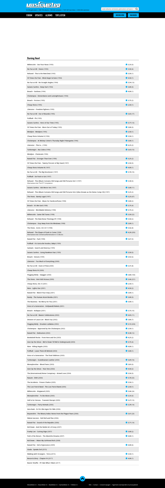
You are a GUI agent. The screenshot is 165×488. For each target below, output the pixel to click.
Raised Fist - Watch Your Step (38, 293)
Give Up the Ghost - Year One (38, 369)
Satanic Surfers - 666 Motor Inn (39, 188)
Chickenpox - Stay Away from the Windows (43, 223)
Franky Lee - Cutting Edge (37, 431)
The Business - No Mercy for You (39, 302)
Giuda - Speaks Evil (34, 449)
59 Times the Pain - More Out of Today (42, 127)
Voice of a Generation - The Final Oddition (43, 355)
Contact (95, 485)
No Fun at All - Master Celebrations (40, 315)
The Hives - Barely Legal (36, 196)
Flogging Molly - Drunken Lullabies (40, 324)
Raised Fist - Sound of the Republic (40, 423)
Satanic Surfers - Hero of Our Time (40, 123)
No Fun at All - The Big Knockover (40, 172)
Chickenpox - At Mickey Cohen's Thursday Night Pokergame (50, 141)
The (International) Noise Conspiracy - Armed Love (46, 373)
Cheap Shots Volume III (36, 167)
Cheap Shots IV (33, 270)
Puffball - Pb (32, 118)
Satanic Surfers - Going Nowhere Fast (41, 252)
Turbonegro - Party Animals (37, 405)
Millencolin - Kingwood (36, 391)
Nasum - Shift (32, 378)
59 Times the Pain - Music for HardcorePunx (44, 201)
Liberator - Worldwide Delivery (39, 210)
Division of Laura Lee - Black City (39, 320)
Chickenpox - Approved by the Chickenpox (43, 328)
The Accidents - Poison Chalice (39, 382)
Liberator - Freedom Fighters (38, 109)
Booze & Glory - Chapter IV (37, 458)
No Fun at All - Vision (35, 69)
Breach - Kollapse (34, 311)
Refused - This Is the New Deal (38, 73)
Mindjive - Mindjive (34, 132)
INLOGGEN (133, 15)
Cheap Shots (32, 105)
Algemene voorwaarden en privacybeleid (125, 485)
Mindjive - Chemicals (35, 154)
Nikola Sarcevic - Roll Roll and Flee (40, 418)
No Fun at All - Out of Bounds (38, 114)
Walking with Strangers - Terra (39, 454)
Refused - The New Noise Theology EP (41, 219)
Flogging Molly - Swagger (36, 275)
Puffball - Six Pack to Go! (36, 176)
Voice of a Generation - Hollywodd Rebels (43, 306)
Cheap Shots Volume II (36, 136)
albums (48, 15)
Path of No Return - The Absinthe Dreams (43, 436)
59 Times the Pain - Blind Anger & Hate (42, 78)
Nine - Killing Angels (35, 346)
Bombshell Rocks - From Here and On (41, 337)
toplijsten (60, 15)
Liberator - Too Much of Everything (40, 261)
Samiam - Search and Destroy (38, 248)
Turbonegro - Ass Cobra (36, 150)
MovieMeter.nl (31, 485)
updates (39, 15)
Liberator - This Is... (34, 145)
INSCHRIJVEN (120, 15)
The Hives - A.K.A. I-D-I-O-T (37, 228)
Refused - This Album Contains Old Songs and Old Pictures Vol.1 (51, 181)
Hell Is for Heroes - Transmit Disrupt (41, 400)
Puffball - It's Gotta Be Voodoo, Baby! (41, 243)
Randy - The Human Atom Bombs (40, 297)
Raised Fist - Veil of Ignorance (38, 445)
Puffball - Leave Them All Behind (39, 351)
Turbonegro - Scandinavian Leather (40, 360)
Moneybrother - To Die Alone (38, 396)
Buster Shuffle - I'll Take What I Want (41, 463)
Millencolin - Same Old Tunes (38, 214)
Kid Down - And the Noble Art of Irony (41, 427)
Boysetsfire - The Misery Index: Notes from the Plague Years (50, 414)
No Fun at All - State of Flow (38, 266)
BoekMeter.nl (53, 485)
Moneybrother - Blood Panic (38, 364)
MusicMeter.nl (42, 485)
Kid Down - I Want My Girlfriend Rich (41, 440)
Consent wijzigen (105, 485)
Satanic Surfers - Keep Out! (37, 87)
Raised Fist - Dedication (36, 333)
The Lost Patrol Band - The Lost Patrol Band (44, 387)
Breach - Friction (33, 100)
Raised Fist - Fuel (33, 239)
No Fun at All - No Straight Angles (40, 82)
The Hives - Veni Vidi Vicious (38, 279)
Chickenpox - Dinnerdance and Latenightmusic (45, 96)
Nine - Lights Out (33, 288)
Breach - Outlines (34, 91)
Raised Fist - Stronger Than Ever (39, 159)
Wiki (90, 485)
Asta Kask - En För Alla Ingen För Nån (41, 409)
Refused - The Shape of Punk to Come (41, 232)
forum (29, 15)
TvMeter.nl (74, 485)
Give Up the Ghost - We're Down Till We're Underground (48, 342)
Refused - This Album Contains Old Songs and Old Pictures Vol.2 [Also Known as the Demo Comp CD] (66, 192)
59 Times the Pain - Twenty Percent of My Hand (45, 163)
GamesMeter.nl (64, 485)
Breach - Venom (33, 257)
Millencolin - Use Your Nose (37, 64)
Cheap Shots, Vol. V (34, 284)
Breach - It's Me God (35, 205)
